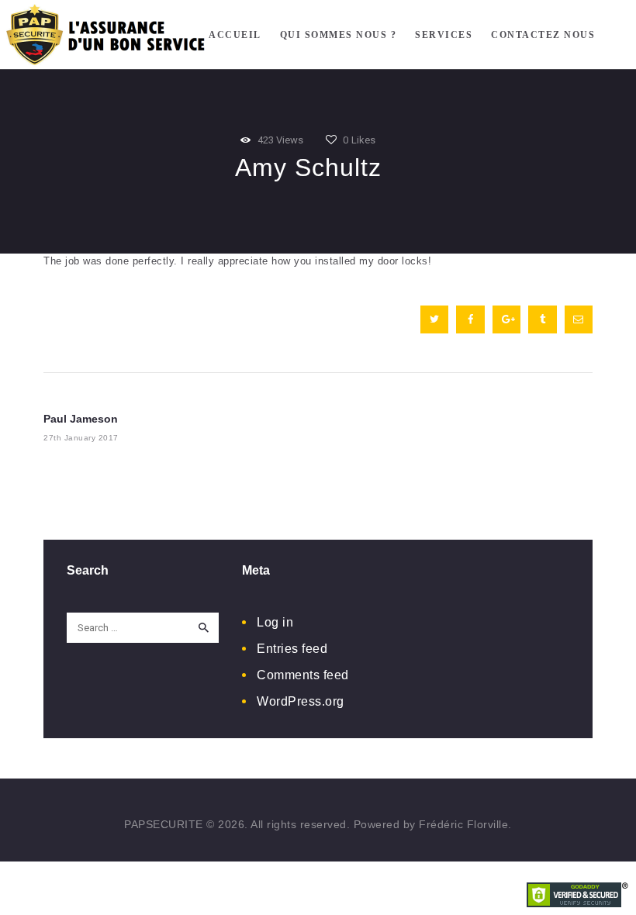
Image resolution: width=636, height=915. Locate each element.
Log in (275, 622)
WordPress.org (300, 701)
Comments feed (303, 675)
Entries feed (292, 648)
